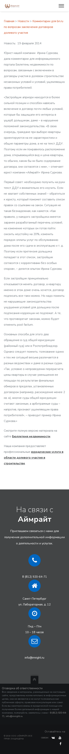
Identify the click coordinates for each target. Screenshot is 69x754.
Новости (23, 21)
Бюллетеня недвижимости (31, 436)
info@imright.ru (34, 658)
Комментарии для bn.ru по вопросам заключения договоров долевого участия (33, 27)
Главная (9, 21)
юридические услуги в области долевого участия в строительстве (33, 457)
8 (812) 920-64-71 (34, 577)
